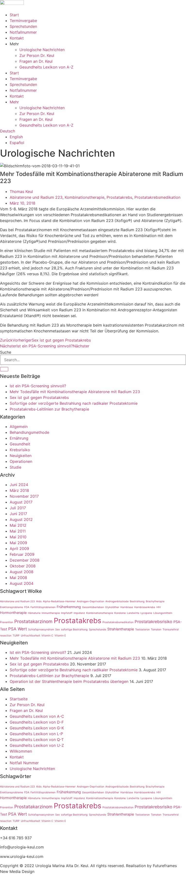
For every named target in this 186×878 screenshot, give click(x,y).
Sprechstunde (97, 629)
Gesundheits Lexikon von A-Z (46, 67)
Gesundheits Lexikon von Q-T (37, 739)
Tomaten (156, 629)
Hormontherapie (13, 613)
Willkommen (21, 751)
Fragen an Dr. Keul (36, 61)
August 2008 (21, 571)
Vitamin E (60, 635)
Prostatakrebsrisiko (153, 621)
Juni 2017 (18, 513)
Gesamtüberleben (93, 607)
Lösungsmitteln (162, 613)
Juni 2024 (19, 484)
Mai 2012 (18, 525)
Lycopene (146, 613)
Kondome (120, 613)
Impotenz (79, 613)
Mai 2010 (18, 536)
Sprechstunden (23, 26)
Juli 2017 (18, 507)
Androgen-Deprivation (90, 601)
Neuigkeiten (20, 455)
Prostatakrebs (119, 197)
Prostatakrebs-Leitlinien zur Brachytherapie (49, 409)
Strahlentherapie (120, 629)
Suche (5, 352)
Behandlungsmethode (29, 432)
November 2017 (24, 496)
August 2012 (21, 519)
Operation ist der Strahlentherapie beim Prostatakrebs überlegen (69, 681)
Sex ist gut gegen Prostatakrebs (39, 397)
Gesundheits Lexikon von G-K (37, 727)
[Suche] (4, 369)
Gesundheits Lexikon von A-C (37, 716)
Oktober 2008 (23, 566)
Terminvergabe (23, 20)
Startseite (19, 698)
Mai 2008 (18, 577)
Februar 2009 (22, 554)
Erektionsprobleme (11, 607)
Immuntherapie (51, 613)
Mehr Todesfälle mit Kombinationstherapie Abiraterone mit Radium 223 (75, 391)
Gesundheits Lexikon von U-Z (37, 745)
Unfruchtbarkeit (30, 635)
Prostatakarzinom (33, 621)
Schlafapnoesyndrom (41, 629)
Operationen (21, 461)
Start (14, 14)
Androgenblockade (117, 601)
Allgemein (19, 426)
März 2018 (19, 490)
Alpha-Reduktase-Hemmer (59, 601)
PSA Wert (17, 628)
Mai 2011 (18, 531)
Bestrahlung (137, 601)
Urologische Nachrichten (42, 49)
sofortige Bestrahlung (74, 629)
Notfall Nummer (24, 762)
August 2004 (21, 583)
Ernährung (19, 438)
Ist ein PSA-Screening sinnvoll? (38, 385)
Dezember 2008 (24, 560)
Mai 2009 (18, 542)
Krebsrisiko (20, 449)
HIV (158, 607)
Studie (15, 467)
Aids (39, 601)
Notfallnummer (23, 32)
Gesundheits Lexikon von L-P (36, 733)
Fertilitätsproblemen (43, 607)
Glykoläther (112, 607)
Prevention (6, 622)
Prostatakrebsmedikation (157, 197)
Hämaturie (34, 613)
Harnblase (126, 607)
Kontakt (17, 38)
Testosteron (142, 629)
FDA (26, 607)
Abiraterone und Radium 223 (36, 197)
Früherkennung (69, 607)
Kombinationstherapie (84, 197)
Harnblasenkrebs (144, 607)
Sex (57, 629)
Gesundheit (20, 444)
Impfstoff (66, 613)
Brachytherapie (155, 601)
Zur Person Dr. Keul (36, 55)
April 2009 (19, 548)
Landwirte (133, 613)
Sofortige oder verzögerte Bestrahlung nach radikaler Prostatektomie (74, 403)
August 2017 (21, 502)
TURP (16, 635)
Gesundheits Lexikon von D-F (37, 722)
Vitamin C (47, 635)
